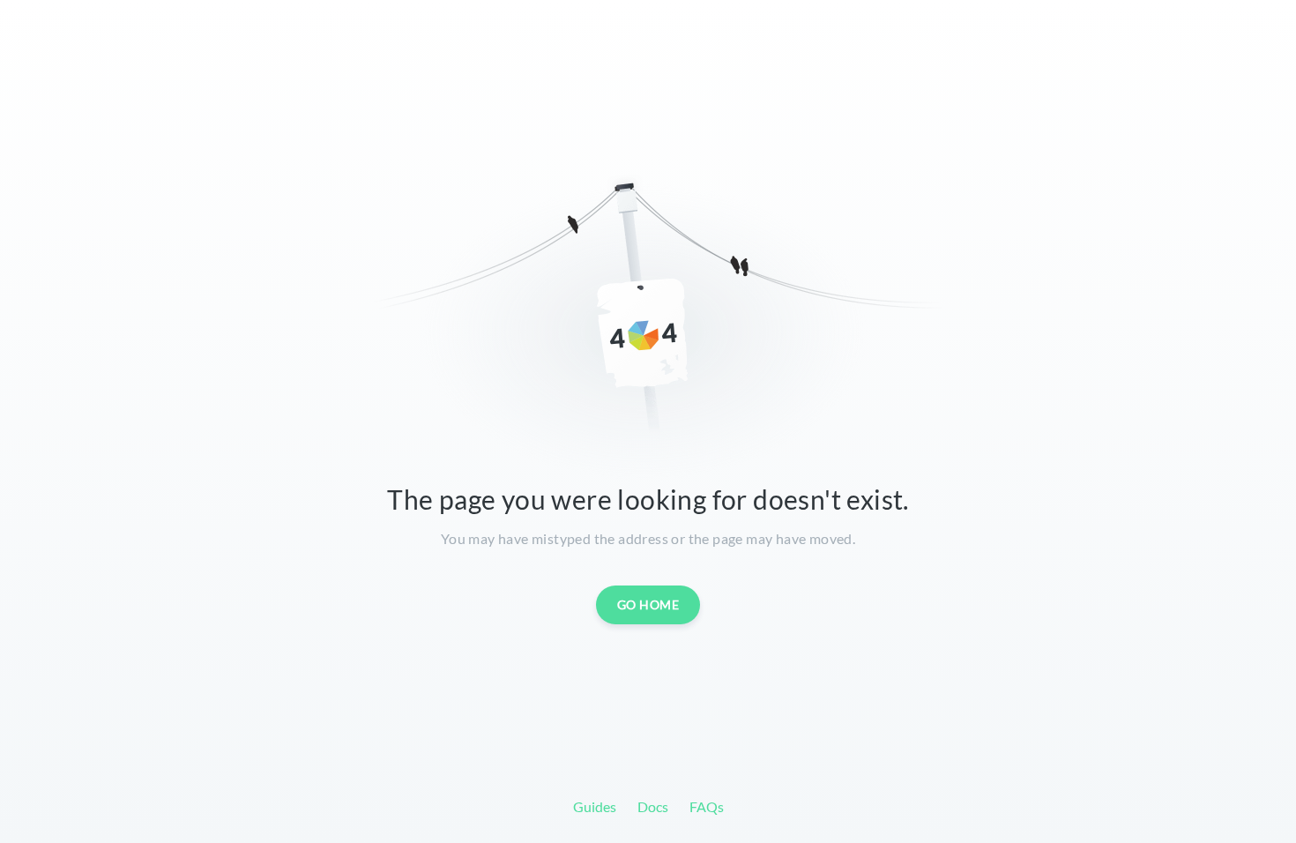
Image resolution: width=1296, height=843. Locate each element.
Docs (652, 806)
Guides (594, 806)
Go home (648, 604)
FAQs (706, 806)
